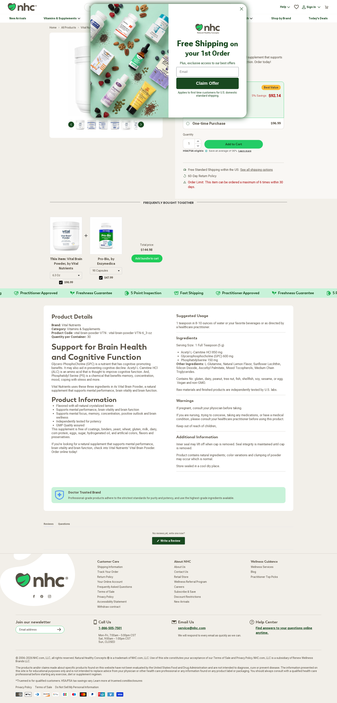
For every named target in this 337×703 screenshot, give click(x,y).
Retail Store (181, 576)
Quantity (188, 134)
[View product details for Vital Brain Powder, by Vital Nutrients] (66, 235)
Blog (253, 571)
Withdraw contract (108, 606)
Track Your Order (107, 571)
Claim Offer (207, 83)
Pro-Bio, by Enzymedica (106, 261)
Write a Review (172, 542)
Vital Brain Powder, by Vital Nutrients (66, 263)
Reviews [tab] (48, 524)
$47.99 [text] (108, 277)
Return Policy (105, 576)
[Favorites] (296, 7)
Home (53, 27)
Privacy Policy (105, 596)
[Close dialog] (241, 8)
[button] (66, 275)
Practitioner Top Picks (264, 576)
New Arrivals (181, 601)
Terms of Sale (105, 591)
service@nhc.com (192, 628)
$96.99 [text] (68, 282)
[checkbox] (61, 282)
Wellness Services (262, 566)
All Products (68, 27)
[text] (168, 202)
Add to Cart (233, 144)
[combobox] (66, 275)
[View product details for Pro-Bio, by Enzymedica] (106, 235)
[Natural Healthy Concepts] (22, 7)
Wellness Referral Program (190, 581)
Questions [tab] (64, 524)
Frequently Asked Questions (114, 586)
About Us (179, 566)
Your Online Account (109, 581)
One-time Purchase (208, 123)
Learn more (244, 150)
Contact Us (181, 571)
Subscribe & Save (185, 591)
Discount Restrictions (187, 596)
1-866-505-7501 (110, 628)
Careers (179, 586)
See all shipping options (256, 170)
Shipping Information (110, 566)
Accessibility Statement (112, 601)
